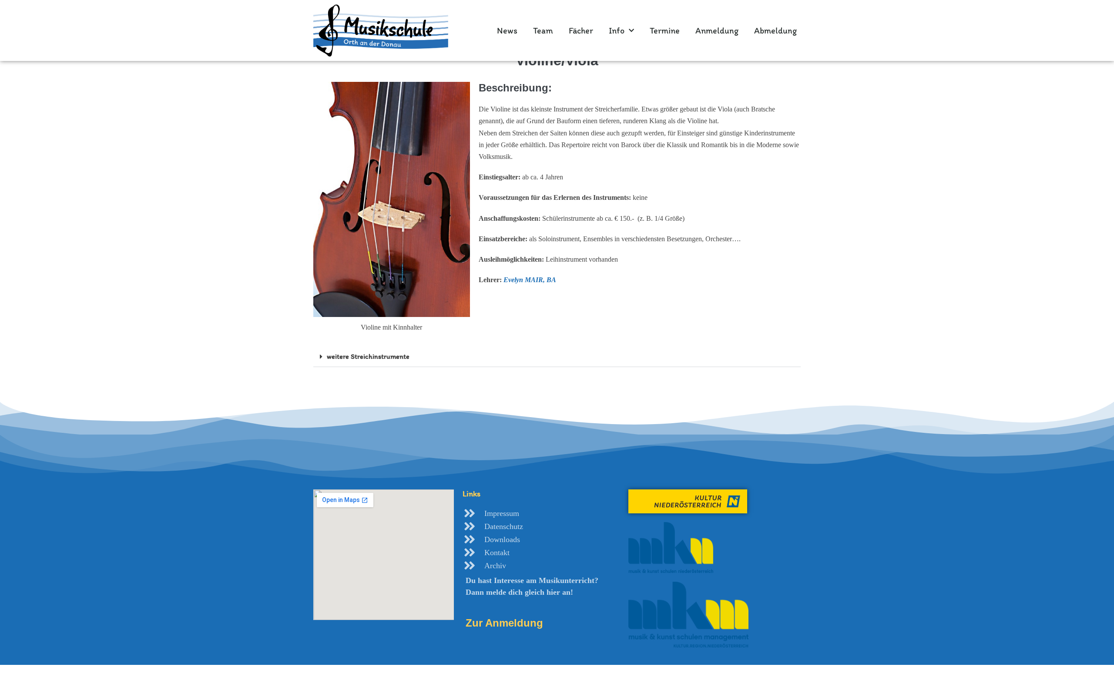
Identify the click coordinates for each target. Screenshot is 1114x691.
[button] (557, 357)
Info (616, 30)
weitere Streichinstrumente (368, 356)
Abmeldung (775, 30)
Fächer (581, 30)
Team (543, 30)
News (507, 30)
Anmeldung (716, 30)
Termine (665, 30)
